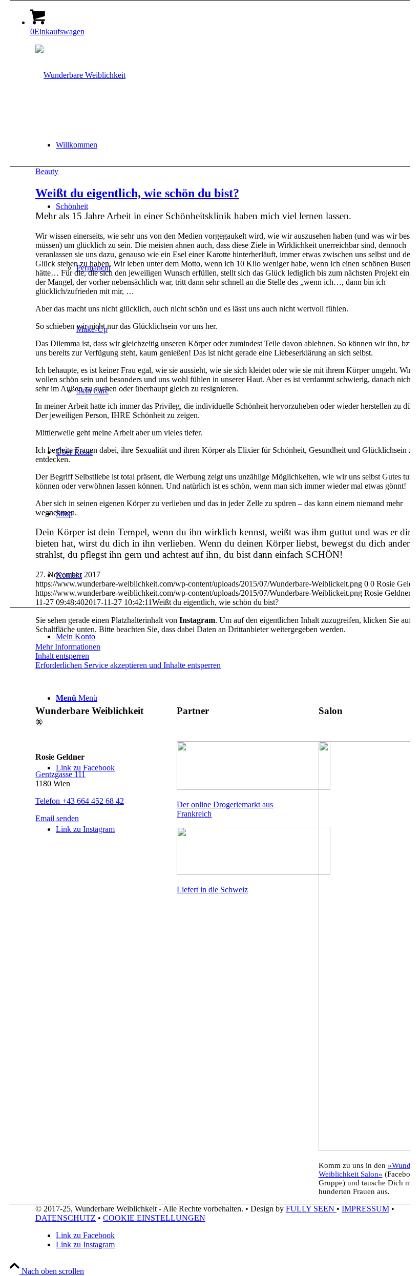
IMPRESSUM (365, 1208)
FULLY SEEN (311, 1208)
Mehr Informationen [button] (67, 646)
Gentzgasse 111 (60, 774)
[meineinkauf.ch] (253, 872)
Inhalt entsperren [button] (62, 656)
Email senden (57, 818)
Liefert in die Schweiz (212, 889)
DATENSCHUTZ (65, 1218)
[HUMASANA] (253, 787)
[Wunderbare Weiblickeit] (80, 75)
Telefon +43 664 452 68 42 (79, 801)
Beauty (46, 171)
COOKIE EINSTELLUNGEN (154, 1218)
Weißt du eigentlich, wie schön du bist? (137, 193)
